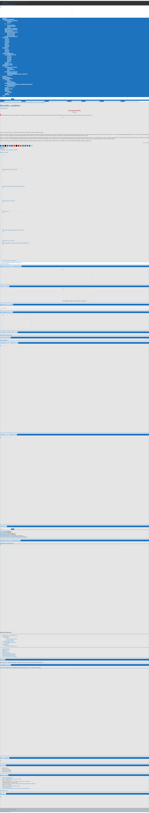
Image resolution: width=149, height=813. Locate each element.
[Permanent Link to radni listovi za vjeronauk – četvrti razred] (14, 168)
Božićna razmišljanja (4, 102)
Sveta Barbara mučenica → (5, 263)
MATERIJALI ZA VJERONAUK (8, 19)
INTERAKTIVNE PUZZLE (12, 72)
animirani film (9, 68)
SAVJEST (6, 87)
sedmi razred (7, 45)
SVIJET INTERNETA (6, 77)
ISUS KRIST (7, 79)
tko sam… (3, 794)
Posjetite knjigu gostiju (4, 790)
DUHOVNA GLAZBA (9, 30)
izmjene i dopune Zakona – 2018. (11, 645)
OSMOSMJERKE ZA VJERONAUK (11, 31)
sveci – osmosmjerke (11, 35)
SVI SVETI (7, 62)
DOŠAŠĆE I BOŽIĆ (8, 63)
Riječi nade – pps (5, 211)
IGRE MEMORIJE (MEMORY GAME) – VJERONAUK (17, 73)
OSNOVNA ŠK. (5, 37)
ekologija (8, 22)
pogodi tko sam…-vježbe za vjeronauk (9, 3)
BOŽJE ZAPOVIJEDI (9, 88)
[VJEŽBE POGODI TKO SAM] (6, 334)
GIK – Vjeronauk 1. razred (12, 638)
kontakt (3, 95)
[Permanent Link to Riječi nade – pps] (8, 210)
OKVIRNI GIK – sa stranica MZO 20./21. (10, 635)
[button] (1, 146)
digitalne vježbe (5, 2)
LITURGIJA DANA (6, 648)
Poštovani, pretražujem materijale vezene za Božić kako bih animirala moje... (16, 788)
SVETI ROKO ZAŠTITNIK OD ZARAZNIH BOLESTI (10, 536)
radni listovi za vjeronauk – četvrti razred (9, 169)
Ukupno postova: (5, 771)
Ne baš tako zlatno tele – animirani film (9, 260)
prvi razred (7, 38)
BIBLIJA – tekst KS (6, 650)
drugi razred (7, 39)
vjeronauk (15, 149)
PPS (5, 23)
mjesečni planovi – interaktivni (10, 642)
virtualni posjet (9, 75)
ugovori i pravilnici (5, 643)
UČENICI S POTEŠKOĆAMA (7, 53)
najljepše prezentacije (11, 25)
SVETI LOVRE (3, 532)
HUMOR (2, 659)
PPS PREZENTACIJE (6, 312)
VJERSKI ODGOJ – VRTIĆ (7, 64)
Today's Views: (5, 769)
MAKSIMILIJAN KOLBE (5, 534)
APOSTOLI (9, 80)
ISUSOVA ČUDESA (10, 81)
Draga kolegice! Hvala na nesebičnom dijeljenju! (11, 785)
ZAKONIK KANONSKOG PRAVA (8, 654)
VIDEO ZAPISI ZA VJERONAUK (11, 28)
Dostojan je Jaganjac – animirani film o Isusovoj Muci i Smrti (13, 186)
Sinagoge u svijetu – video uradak (8, 200)
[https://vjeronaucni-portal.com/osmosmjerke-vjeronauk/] (3, 340)
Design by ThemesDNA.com (5, 811)
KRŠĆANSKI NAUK (6, 652)
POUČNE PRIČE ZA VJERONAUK (11, 20)
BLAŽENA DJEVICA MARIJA (10, 83)
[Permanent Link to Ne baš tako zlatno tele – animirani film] (14, 259)
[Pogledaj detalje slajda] (76, 282)
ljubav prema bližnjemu (11, 26)
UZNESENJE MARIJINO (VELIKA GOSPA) (9, 535)
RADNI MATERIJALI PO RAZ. (10, 54)
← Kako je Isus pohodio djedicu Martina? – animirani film (10, 262)
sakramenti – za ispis (11, 34)
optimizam (7, 93)
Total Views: (4, 770)
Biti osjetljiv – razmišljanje (10, 105)
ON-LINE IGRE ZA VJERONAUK (11, 36)
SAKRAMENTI (7, 91)
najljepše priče (9, 21)
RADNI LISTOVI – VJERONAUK (11, 29)
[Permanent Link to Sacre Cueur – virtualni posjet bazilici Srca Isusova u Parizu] (16, 228)
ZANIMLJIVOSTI (5, 665)
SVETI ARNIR (3, 531)
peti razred (7, 43)
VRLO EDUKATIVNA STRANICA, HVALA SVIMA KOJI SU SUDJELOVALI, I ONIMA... (19, 783)
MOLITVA (7, 89)
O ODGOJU (4, 18)
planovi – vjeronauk (10, 640)
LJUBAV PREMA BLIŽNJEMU (8, 4)
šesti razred (7, 44)
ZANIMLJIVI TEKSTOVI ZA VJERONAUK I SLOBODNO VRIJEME (15, 1)
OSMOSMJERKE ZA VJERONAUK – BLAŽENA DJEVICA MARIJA (20, 84)
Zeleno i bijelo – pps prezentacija (8, 240)
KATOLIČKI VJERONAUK (7, 78)
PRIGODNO (4, 76)
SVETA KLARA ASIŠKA (5, 533)
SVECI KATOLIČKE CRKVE (10, 85)
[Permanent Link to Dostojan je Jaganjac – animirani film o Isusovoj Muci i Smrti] (12, 185)
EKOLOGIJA (7, 94)
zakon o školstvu (5, 644)
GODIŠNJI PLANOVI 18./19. (7, 641)
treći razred (7, 51)
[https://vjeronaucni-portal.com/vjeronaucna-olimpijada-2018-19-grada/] (7, 543)
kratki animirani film (10, 69)
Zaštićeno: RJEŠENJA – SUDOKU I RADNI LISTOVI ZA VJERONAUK (15, 242)
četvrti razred (7, 42)
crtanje (8, 70)
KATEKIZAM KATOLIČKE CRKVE (9, 653)
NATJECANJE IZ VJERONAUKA (10, 540)
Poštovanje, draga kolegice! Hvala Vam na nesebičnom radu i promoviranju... (16, 781)
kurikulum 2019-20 (5, 636)
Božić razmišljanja (9, 149)
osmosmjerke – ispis (10, 86)
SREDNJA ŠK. (5, 47)
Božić (5, 149)
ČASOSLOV (4, 651)
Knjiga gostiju (4, 775)
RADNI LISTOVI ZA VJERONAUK (11, 266)
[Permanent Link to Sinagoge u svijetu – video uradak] (12, 199)
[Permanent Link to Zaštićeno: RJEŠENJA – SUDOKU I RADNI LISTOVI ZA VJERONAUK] (2, 241)
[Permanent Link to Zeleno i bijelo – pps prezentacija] (8, 239)
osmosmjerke (9, 92)
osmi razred (7, 46)
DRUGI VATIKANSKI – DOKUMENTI (9, 656)
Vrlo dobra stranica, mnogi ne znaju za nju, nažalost (11, 778)
